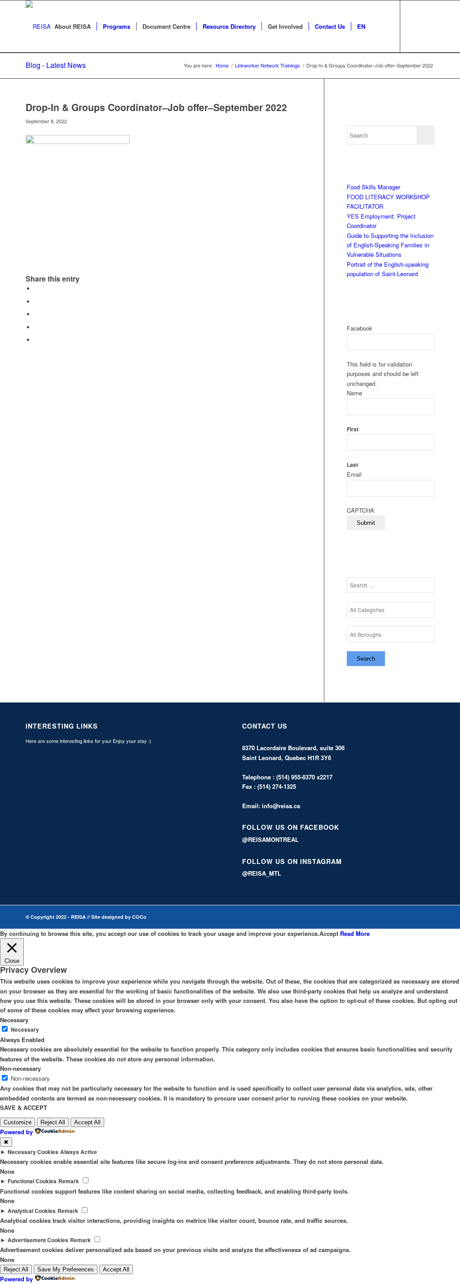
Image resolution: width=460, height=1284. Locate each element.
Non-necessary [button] (20, 1068)
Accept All (87, 1122)
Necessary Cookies (33, 1152)
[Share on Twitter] (37, 301)
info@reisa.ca (281, 805)
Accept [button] (328, 933)
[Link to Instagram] (427, 26)
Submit (366, 522)
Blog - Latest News (56, 65)
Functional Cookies (32, 1181)
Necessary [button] (14, 1020)
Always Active (78, 1152)
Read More (355, 933)
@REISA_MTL (261, 873)
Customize (17, 1122)
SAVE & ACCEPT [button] (23, 1107)
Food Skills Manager (373, 187)
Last (352, 465)
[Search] (380, 26)
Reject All (52, 1122)
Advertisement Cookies (38, 1240)
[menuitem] (73, 26)
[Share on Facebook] (37, 288)
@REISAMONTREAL (270, 839)
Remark (68, 1181)
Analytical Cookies (32, 1211)
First (352, 429)
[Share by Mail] (37, 340)
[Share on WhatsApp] (37, 314)
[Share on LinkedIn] (37, 327)
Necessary (25, 1029)
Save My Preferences (65, 1269)
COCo (139, 916)
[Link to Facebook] (414, 26)
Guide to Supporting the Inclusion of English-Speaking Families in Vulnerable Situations (390, 245)
